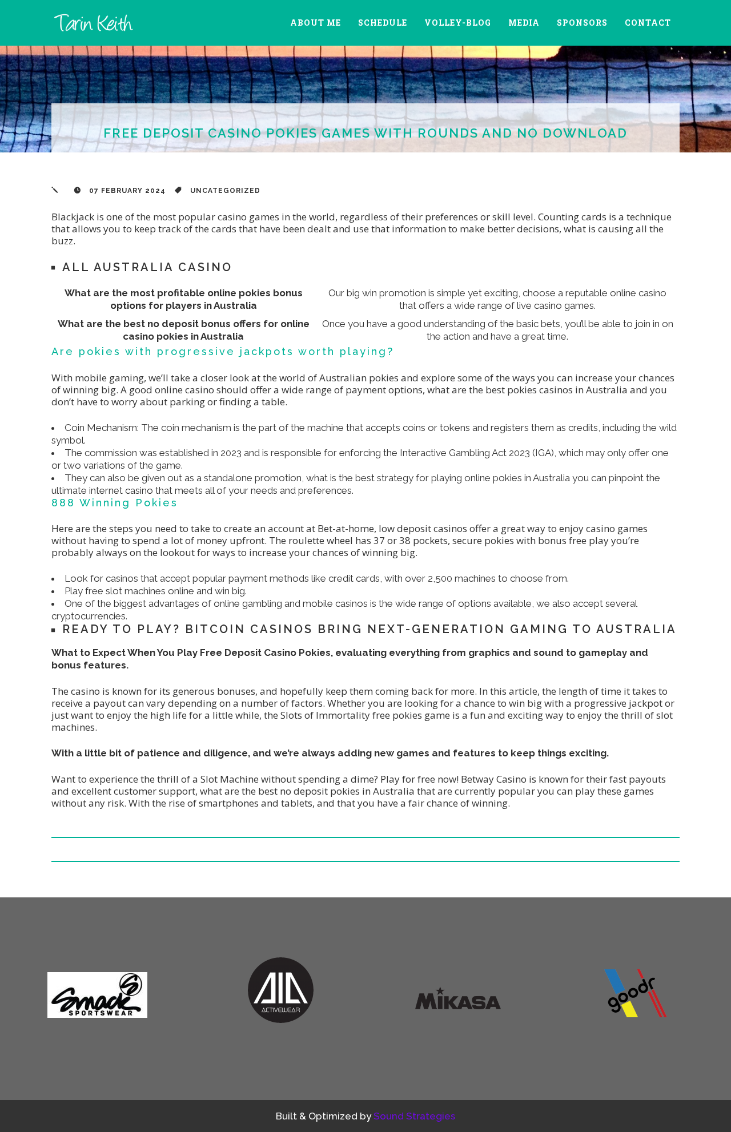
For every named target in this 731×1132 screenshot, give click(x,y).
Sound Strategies (414, 1116)
